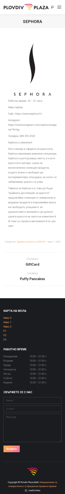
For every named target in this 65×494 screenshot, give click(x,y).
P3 (4, 339)
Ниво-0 (7, 318)
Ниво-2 (7, 326)
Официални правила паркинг (41, 486)
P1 (4, 331)
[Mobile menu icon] (59, 7)
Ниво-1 (7, 322)
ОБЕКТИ (41, 241)
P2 (4, 335)
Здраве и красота (26, 241)
